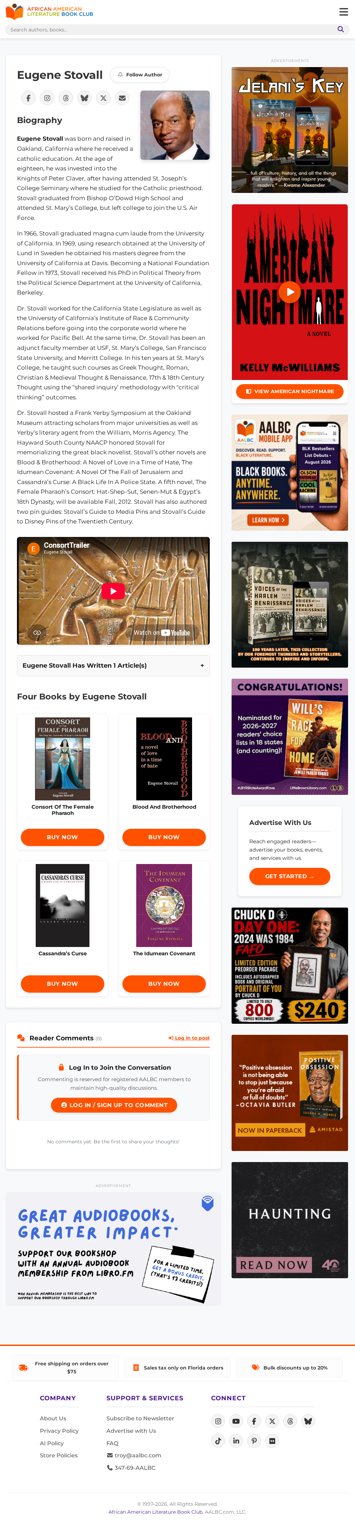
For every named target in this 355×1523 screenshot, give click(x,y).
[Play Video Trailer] (290, 292)
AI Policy (52, 1443)
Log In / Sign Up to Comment (117, 1105)
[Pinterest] (254, 1441)
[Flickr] (272, 1441)
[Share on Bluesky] (84, 98)
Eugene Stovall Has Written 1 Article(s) (85, 665)
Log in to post (192, 1038)
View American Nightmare (294, 391)
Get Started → (290, 876)
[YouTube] (236, 1421)
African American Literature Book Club (155, 1512)
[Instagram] (218, 1421)
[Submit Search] (339, 29)
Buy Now (62, 837)
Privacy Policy (59, 1431)
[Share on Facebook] (28, 98)
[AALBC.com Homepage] (49, 12)
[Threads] (290, 1421)
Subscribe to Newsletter (140, 1418)
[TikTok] (218, 1441)
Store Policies (59, 1455)
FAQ (112, 1443)
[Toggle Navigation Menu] (343, 12)
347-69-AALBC (134, 1468)
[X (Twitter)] (272, 1421)
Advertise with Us (131, 1431)
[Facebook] (254, 1421)
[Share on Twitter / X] (103, 98)
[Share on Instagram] (47, 98)
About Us (53, 1418)
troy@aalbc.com (137, 1455)
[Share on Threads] (66, 98)
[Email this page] (122, 98)
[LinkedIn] (236, 1441)
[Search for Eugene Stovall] (175, 125)
